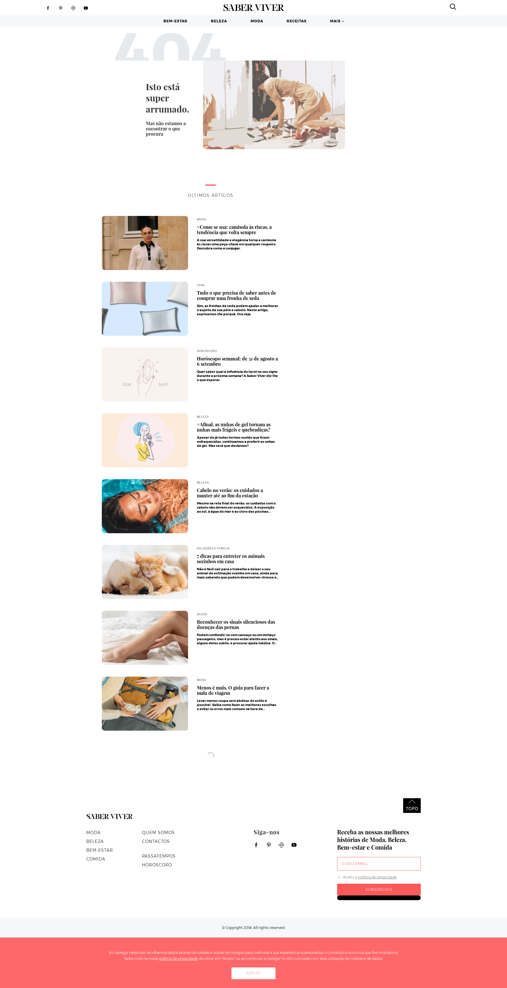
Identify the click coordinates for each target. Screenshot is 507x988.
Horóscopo (157, 865)
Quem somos (158, 832)
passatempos (159, 856)
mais (335, 21)
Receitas (297, 21)
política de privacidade (377, 877)
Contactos (156, 841)
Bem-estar (175, 21)
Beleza (219, 21)
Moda (257, 21)
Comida (95, 859)
